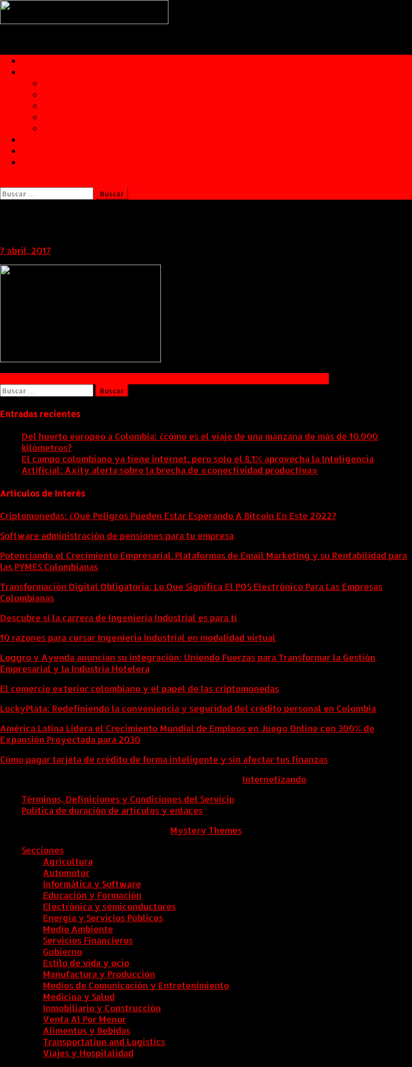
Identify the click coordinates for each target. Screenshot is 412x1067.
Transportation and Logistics (104, 1041)
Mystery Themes (206, 830)
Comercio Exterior (60, 71)
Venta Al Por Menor (84, 1019)
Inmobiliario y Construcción (102, 1007)
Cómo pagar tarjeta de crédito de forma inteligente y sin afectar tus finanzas (164, 759)
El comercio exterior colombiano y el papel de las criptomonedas (139, 688)
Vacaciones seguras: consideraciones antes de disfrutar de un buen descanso (164, 378)
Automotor (66, 872)
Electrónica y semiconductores (109, 906)
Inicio (33, 60)
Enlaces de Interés (60, 139)
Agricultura (68, 861)
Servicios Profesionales (71, 150)
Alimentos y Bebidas (86, 1030)
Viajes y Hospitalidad (88, 1052)
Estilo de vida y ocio (86, 962)
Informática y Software (92, 883)
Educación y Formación (92, 895)
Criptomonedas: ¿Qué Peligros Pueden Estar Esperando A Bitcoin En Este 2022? (168, 515)
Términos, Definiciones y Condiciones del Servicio (127, 799)
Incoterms (64, 128)
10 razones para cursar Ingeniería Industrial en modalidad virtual (138, 637)
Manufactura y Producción (99, 974)
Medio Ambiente (78, 928)
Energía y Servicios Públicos (103, 917)
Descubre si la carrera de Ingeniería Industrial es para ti (118, 617)
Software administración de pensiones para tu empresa (117, 535)
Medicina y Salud (79, 996)
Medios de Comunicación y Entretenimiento (136, 985)
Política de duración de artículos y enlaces (112, 810)
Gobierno (62, 951)
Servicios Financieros (88, 940)
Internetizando (274, 779)
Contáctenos (48, 161)
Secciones (42, 850)
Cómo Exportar (75, 83)
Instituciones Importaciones (102, 116)
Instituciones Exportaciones (103, 105)
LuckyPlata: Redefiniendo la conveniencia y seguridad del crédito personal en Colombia (188, 708)
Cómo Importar (74, 94)
